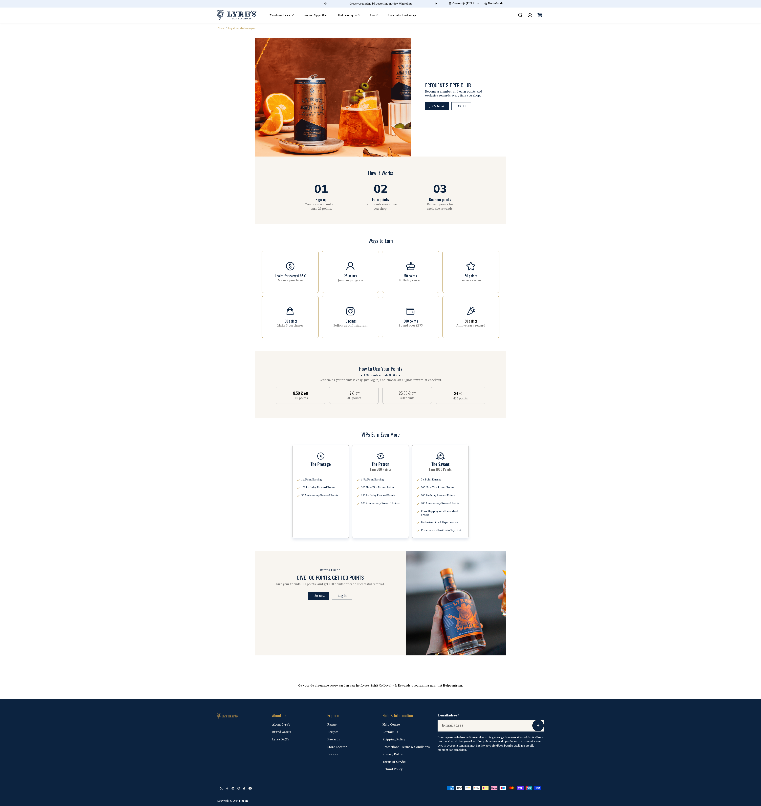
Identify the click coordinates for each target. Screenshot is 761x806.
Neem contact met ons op (402, 15)
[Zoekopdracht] (520, 15)
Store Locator (337, 747)
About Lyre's (281, 725)
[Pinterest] (232, 788)
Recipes (332, 732)
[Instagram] (238, 788)
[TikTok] (244, 788)
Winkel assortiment (280, 15)
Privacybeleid (489, 746)
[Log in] (530, 15)
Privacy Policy (392, 754)
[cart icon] (539, 15)
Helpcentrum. (453, 686)
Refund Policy (392, 769)
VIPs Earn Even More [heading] (380, 434)
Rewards (333, 739)
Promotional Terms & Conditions (406, 747)
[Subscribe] (538, 725)
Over (372, 15)
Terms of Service (394, 762)
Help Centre (391, 725)
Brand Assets (281, 732)
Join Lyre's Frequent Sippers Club (380, 4)
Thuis (220, 28)
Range (332, 725)
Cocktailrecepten (347, 15)
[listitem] (300, 395)
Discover (333, 754)
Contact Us (390, 732)
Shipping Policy (393, 739)
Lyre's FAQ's (280, 739)
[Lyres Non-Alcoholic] (237, 15)
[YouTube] (250, 788)
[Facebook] (227, 788)
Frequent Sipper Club (315, 15)
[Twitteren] (221, 788)
